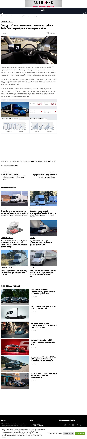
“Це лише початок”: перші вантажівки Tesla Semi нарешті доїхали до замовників (41, 243)
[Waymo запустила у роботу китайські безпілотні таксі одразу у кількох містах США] (15, 330)
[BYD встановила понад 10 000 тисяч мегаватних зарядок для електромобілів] (15, 381)
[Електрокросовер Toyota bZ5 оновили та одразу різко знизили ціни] (15, 347)
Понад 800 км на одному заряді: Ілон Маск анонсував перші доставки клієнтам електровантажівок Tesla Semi (43, 274)
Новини (3, 208)
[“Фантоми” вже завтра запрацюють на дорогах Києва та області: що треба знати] (15, 297)
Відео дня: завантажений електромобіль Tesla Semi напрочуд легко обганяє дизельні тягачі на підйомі (43, 214)
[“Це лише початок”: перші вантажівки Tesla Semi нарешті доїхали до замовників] (43, 228)
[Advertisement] (29, 147)
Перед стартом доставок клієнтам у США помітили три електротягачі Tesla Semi (14, 273)
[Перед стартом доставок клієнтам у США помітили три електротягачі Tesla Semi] (14, 258)
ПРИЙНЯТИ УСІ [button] (80, 433)
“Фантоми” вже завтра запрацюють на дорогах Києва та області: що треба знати (43, 292)
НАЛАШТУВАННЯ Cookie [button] (54, 433)
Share (3, 38)
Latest (43, 10)
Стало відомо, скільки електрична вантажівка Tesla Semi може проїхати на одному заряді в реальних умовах (14, 213)
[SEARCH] (85, 13)
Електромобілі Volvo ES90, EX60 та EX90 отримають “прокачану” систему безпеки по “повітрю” (43, 359)
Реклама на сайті (38, 426)
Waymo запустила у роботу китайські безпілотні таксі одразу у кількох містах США (44, 325)
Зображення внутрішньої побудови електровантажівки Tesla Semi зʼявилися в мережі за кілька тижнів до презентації (14, 244)
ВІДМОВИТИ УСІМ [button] (68, 433)
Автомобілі (33, 208)
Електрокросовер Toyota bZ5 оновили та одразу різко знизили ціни (43, 342)
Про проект (36, 424)
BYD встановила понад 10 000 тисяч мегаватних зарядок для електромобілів (44, 376)
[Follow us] (83, 13)
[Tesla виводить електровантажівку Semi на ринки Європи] (15, 314)
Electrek (15, 166)
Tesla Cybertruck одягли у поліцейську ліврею (40, 161)
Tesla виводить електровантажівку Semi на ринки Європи (43, 308)
